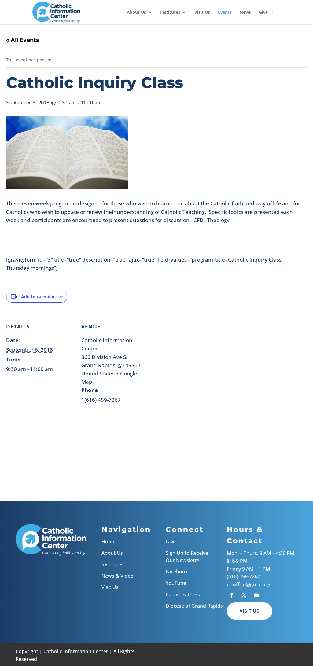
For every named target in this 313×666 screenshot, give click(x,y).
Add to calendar (38, 296)
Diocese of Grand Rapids (194, 605)
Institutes (170, 12)
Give (263, 12)
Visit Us (202, 12)
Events (225, 12)
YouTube (176, 583)
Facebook (177, 571)
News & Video (117, 576)
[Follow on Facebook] (232, 595)
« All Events (22, 40)
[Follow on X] (244, 595)
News (245, 12)
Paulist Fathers (183, 594)
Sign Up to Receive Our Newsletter (187, 556)
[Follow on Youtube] (256, 595)
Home (108, 541)
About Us (136, 12)
